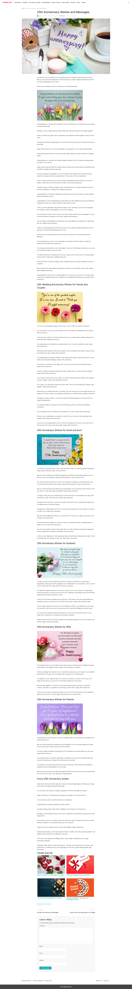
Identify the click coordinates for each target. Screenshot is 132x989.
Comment (42, 925)
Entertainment (46, 2)
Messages (62, 15)
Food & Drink (65, 2)
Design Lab (41, 980)
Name (41, 946)
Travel (78, 2)
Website (41, 960)
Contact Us (106, 980)
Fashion (72, 2)
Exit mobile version (66, 987)
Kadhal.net (7, 2)
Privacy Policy (48, 980)
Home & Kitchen (55, 2)
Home (23, 8)
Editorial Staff (42, 15)
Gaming (83, 2)
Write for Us (99, 980)
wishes (49, 904)
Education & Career (34, 2)
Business (25, 2)
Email (41, 953)
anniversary (41, 904)
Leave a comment (71, 15)
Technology (17, 2)
